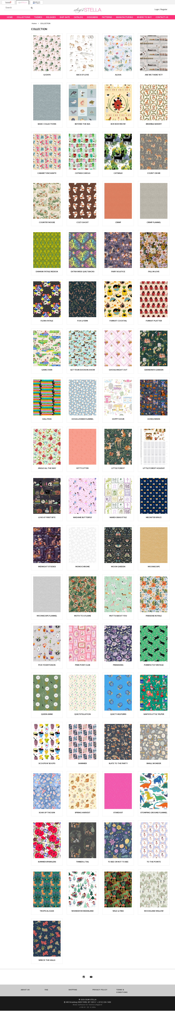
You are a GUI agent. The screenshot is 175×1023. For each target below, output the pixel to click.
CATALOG (78, 17)
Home (34, 23)
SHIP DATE (65, 17)
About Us (25, 990)
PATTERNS (107, 17)
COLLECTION (45, 23)
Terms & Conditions (121, 991)
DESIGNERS (92, 17)
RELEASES (51, 17)
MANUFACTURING (124, 17)
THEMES (38, 17)
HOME (10, 17)
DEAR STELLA (90, 1000)
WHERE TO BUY (144, 17)
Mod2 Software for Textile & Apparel (87, 1005)
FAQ (46, 990)
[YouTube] (91, 977)
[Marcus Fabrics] (36, 2)
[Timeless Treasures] (8, 2)
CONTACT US (162, 17)
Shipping (73, 990)
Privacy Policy (99, 990)
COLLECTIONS (23, 17)
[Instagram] (84, 977)
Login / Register (161, 9)
